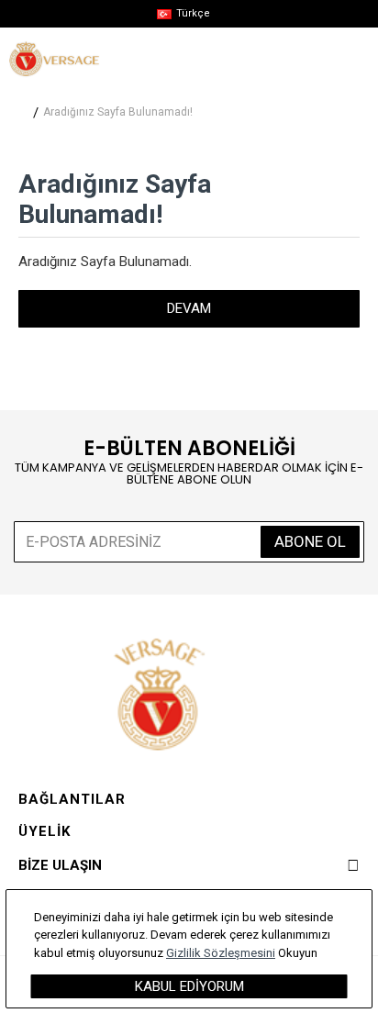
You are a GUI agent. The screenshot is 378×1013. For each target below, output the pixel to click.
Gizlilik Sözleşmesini (220, 953)
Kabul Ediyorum (189, 986)
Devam (189, 308)
